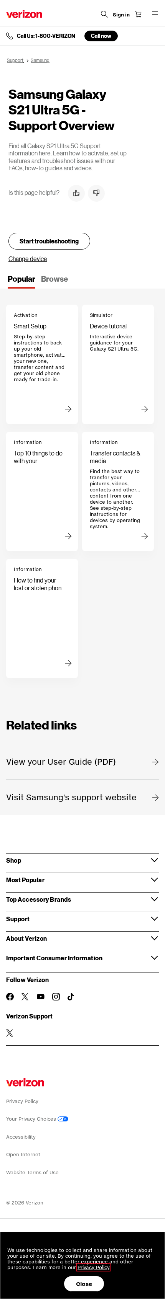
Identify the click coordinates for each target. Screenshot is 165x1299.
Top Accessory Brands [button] (38, 899)
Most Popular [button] (25, 879)
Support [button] (18, 918)
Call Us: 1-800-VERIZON (46, 36)
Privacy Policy (22, 1101)
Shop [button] (13, 860)
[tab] (21, 281)
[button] (76, 193)
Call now (101, 36)
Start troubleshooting (49, 241)
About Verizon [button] (26, 938)
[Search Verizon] (104, 14)
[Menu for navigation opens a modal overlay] (155, 14)
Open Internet (23, 1154)
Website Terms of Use (32, 1172)
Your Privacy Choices (32, 1119)
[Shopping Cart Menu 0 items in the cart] (138, 14)
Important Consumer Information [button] (54, 957)
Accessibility (21, 1137)
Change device (27, 258)
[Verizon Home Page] (24, 14)
